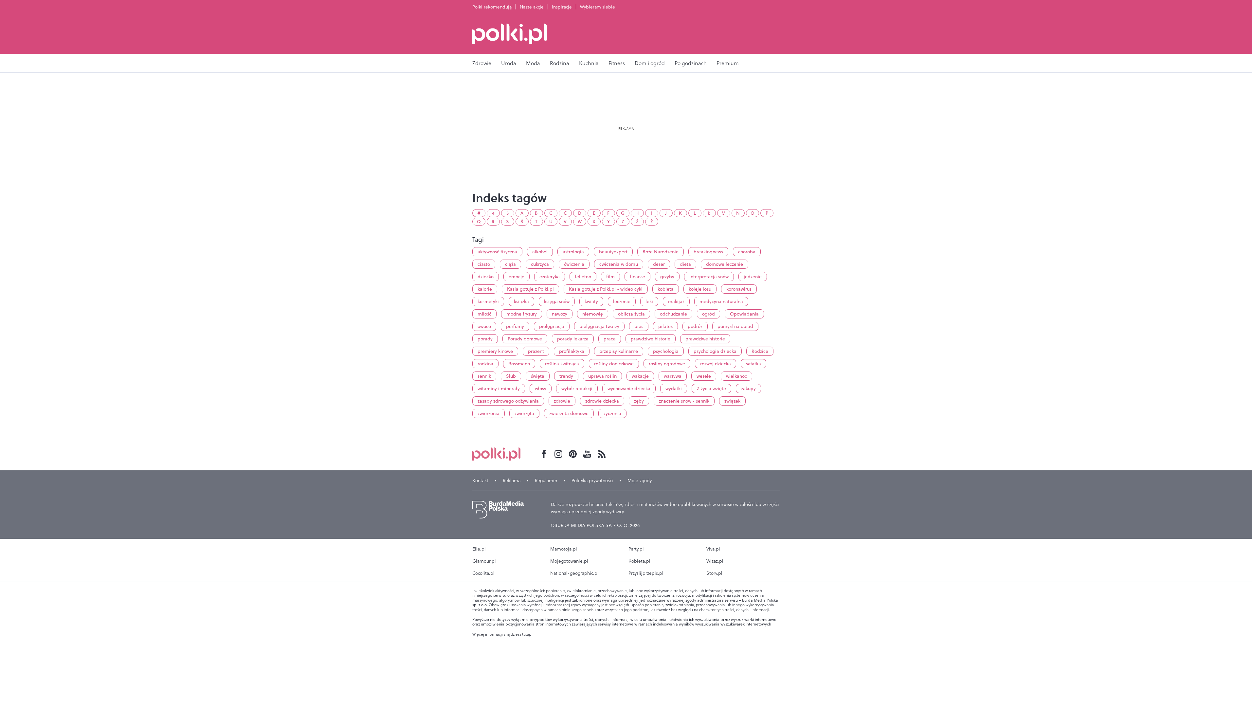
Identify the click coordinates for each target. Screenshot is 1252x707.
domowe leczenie (724, 264)
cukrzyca (540, 264)
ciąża (510, 264)
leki (649, 301)
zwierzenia (488, 413)
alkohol (540, 251)
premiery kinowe (495, 351)
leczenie (621, 301)
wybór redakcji (576, 388)
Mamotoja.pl (563, 549)
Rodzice (760, 351)
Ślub (511, 376)
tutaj (526, 634)
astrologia (573, 251)
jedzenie (753, 276)
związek (732, 401)
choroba (746, 251)
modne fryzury (521, 314)
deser (659, 264)
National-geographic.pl (574, 573)
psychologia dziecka (715, 351)
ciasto (484, 264)
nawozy (559, 314)
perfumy (515, 326)
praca (610, 338)
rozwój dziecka (715, 363)
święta (537, 376)
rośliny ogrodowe (667, 363)
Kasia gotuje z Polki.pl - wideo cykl (606, 289)
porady (485, 338)
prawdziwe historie (650, 338)
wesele (704, 376)
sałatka (753, 363)
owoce (484, 326)
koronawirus (739, 289)
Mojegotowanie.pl (569, 561)
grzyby (667, 276)
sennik (484, 376)
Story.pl (714, 573)
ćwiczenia (574, 264)
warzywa (672, 376)
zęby (639, 401)
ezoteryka (549, 276)
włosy (540, 388)
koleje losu (700, 289)
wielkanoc (736, 376)
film (610, 276)
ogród (708, 314)
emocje (516, 276)
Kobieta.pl (639, 561)
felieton (583, 276)
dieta (685, 264)
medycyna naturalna (721, 301)
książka (521, 301)
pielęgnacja (551, 326)
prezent (536, 351)
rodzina (485, 363)
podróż (695, 326)
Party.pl (636, 549)
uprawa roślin (602, 376)
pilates (665, 326)
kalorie (485, 289)
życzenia (612, 413)
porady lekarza (573, 338)
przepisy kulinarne (618, 351)
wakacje (640, 376)
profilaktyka (571, 351)
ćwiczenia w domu (618, 264)
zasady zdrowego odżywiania (508, 401)
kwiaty (591, 301)
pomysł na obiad (735, 326)
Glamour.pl (484, 561)
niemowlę (592, 314)
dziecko (486, 276)
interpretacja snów (709, 276)
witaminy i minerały (499, 388)
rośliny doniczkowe (614, 363)
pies (638, 326)
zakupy (748, 388)
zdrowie (562, 401)
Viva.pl (713, 549)
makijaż (676, 301)
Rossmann (519, 363)
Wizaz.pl (714, 561)
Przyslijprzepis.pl (645, 573)
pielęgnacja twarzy (599, 326)
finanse (637, 276)
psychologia (666, 351)
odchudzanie (673, 314)
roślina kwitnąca (562, 363)
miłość (484, 314)
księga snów (557, 301)
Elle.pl (479, 549)
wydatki (673, 388)
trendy (566, 376)
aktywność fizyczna (497, 251)
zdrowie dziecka (602, 401)
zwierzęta (524, 413)
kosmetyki (488, 301)
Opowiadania (744, 314)
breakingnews (708, 251)
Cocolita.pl (483, 573)
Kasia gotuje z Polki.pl (530, 289)
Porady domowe (525, 338)
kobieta (666, 289)
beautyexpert (613, 251)
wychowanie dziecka (629, 388)
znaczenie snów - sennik (684, 401)
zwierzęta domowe (569, 413)
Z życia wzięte (711, 388)
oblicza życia (631, 314)
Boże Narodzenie (661, 251)
